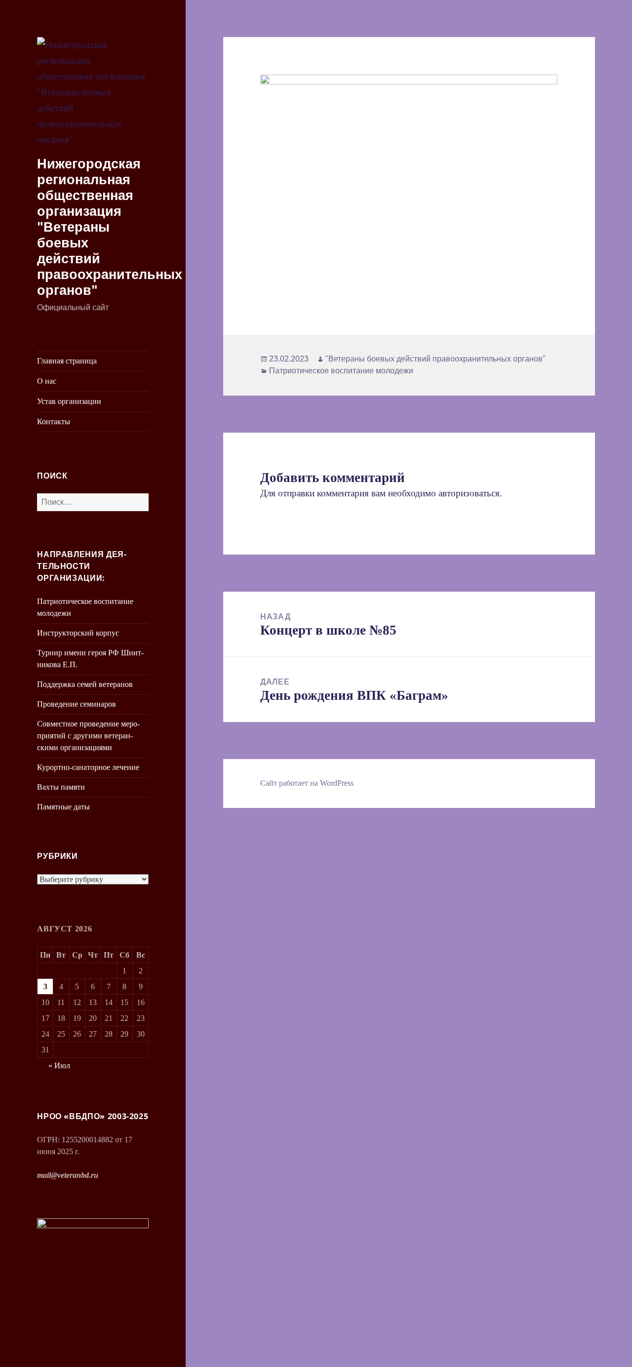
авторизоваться (469, 493)
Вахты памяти (61, 787)
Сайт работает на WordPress (307, 783)
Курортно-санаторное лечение (88, 767)
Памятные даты (63, 807)
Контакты (53, 421)
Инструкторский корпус (78, 633)
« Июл (59, 1065)
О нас (46, 381)
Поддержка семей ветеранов (85, 684)
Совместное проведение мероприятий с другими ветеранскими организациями (88, 736)
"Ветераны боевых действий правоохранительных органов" (435, 359)
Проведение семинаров (76, 704)
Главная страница (67, 361)
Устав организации (69, 401)
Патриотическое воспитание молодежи (341, 370)
